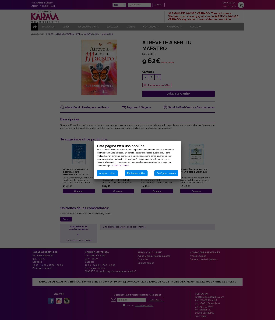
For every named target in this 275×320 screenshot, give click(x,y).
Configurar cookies (166, 173)
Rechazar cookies (136, 173)
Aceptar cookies (107, 173)
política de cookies (120, 165)
